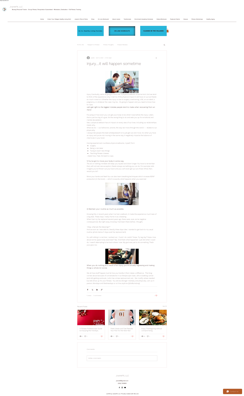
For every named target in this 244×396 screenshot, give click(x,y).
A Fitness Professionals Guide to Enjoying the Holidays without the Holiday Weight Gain (91, 330)
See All (165, 306)
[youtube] (125, 387)
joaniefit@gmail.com (122, 380)
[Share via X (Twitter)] (92, 290)
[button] (167, 30)
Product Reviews (122, 44)
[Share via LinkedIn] (97, 290)
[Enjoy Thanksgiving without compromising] (153, 317)
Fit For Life (80, 44)
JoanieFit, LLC (16, 7)
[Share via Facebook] (88, 290)
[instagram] (122, 387)
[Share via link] (102, 290)
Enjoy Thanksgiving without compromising (151, 330)
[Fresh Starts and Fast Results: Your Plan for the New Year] (122, 317)
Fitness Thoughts (108, 44)
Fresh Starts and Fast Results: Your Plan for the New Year (122, 330)
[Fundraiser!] (144, 40)
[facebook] (119, 387)
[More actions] (156, 58)
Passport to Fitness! (93, 44)
